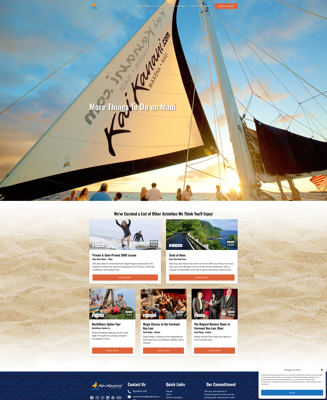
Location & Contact (201, 6)
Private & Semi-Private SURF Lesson (114, 255)
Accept (292, 393)
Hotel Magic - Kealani (151, 332)
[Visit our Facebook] (92, 397)
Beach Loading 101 (178, 6)
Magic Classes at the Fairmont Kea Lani (161, 326)
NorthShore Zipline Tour (106, 324)
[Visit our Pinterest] (112, 397)
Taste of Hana (177, 255)
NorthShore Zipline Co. (101, 328)
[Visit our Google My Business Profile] (97, 397)
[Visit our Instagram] (102, 397)
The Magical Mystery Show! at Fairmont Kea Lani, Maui (212, 326)
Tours (169, 394)
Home (139, 6)
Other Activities (174, 397)
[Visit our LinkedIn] (107, 397)
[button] (322, 370)
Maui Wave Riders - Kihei (102, 259)
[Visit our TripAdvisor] (118, 397)
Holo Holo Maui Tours (178, 259)
